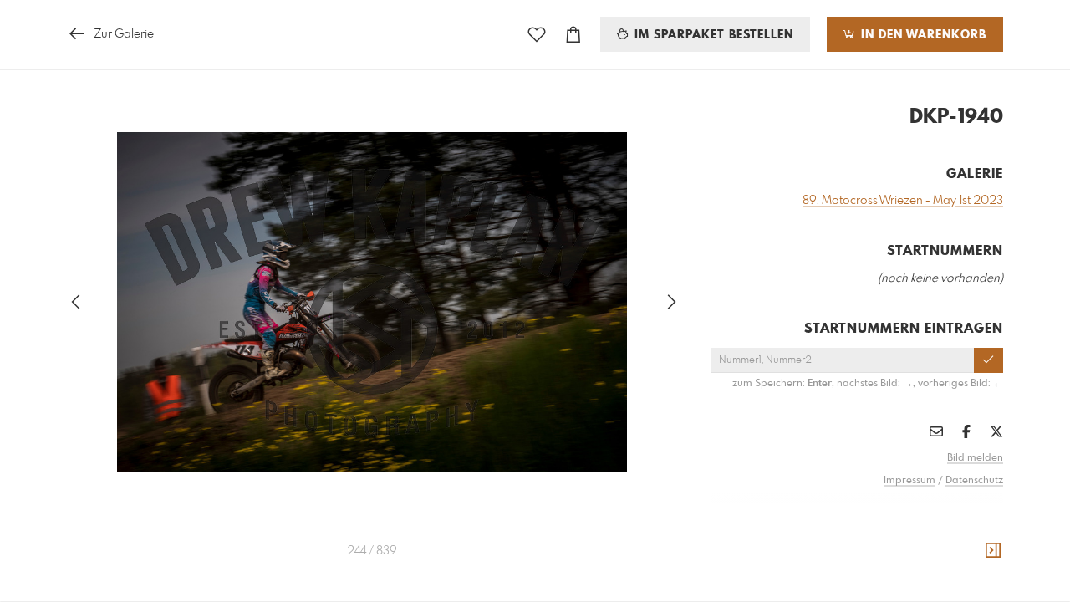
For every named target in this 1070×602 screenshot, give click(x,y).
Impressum (909, 481)
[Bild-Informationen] (993, 551)
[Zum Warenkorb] (573, 34)
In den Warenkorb (921, 35)
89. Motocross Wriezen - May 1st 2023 (902, 201)
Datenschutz (974, 481)
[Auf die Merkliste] (537, 34)
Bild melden (975, 458)
